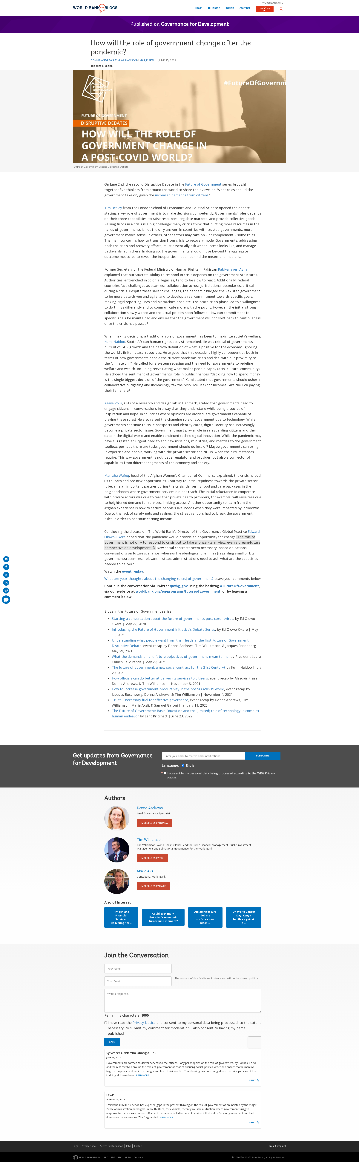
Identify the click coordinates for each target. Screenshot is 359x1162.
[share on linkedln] (6, 583)
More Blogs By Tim (152, 858)
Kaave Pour (113, 403)
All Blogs (214, 8)
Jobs (128, 1146)
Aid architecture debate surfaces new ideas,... (205, 917)
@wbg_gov (179, 586)
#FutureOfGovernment (239, 586)
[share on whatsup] (6, 591)
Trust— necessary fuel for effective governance (150, 700)
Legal (76, 1146)
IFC (120, 1157)
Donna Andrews (102, 60)
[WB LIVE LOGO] (265, 9)
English (109, 65)
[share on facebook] (6, 567)
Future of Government (203, 184)
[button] (281, 8)
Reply (252, 1080)
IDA (113, 1157)
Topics (230, 8)
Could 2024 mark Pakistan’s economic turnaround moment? (163, 917)
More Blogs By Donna (155, 823)
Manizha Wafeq (116, 475)
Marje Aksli (147, 60)
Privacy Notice (144, 1022)
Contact (245, 8)
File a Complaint (277, 1146)
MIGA (128, 1157)
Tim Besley (113, 208)
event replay (132, 571)
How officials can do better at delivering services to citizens (160, 678)
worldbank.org (272, 2)
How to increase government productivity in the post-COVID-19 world (168, 689)
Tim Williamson (126, 60)
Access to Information (111, 1146)
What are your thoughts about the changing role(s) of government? (159, 578)
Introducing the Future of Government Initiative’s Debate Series (163, 629)
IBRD (105, 1157)
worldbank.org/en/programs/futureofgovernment (178, 591)
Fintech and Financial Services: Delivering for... (121, 917)
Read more (142, 1075)
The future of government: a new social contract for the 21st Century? (168, 667)
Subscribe (262, 755)
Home (198, 8)
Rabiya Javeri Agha (232, 269)
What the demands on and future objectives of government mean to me (170, 656)
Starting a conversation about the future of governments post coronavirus (172, 618)
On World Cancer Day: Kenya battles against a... (244, 917)
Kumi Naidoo (114, 341)
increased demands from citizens (181, 195)
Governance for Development (195, 24)
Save (112, 1042)
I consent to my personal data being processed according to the (221, 775)
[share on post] (6, 575)
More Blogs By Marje (154, 886)
